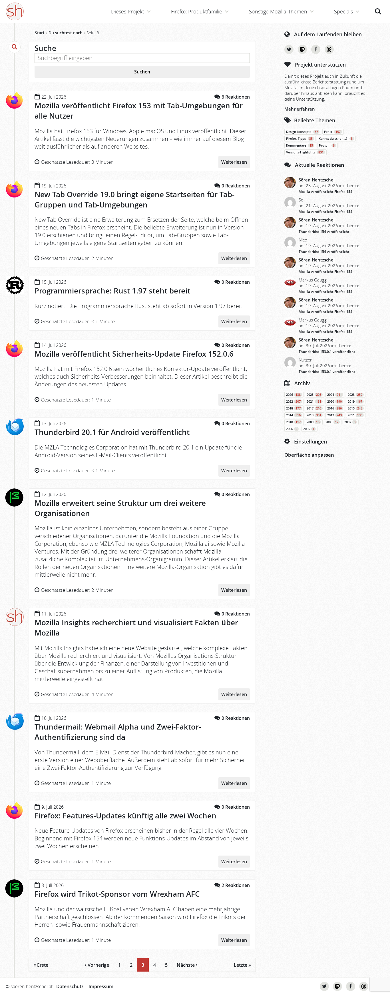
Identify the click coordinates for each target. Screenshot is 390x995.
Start (40, 32)
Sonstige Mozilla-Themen (278, 11)
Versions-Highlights (304, 152)
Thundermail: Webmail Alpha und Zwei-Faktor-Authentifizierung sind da (118, 732)
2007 (349, 422)
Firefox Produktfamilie (196, 11)
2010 (293, 422)
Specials (343, 11)
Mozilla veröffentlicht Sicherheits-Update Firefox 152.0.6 (134, 354)
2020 (334, 401)
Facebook (315, 49)
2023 (355, 395)
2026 (293, 395)
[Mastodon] (302, 49)
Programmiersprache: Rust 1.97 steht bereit (112, 290)
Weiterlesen (234, 162)
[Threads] (329, 49)
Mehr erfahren (299, 109)
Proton (327, 145)
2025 (314, 395)
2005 (308, 429)
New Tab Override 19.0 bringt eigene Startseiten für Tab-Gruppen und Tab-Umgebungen (134, 199)
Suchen (142, 72)
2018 (293, 408)
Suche (378, 8)
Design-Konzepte (302, 132)
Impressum (101, 986)
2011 (355, 415)
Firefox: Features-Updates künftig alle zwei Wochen (125, 815)
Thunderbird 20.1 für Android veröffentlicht (112, 432)
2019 (355, 401)
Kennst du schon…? (336, 139)
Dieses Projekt (127, 11)
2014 (293, 415)
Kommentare (299, 145)
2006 (291, 429)
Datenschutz (70, 986)
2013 (314, 415)
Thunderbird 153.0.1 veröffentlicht (327, 351)
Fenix (332, 132)
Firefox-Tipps (299, 139)
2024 (334, 395)
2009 (313, 422)
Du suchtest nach (66, 32)
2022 (293, 401)
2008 (331, 422)
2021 (314, 401)
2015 (355, 408)
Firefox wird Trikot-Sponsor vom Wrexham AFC (117, 894)
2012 (334, 415)
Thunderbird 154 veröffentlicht (324, 231)
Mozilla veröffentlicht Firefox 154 (325, 191)
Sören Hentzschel (317, 180)
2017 (314, 408)
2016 (334, 408)
